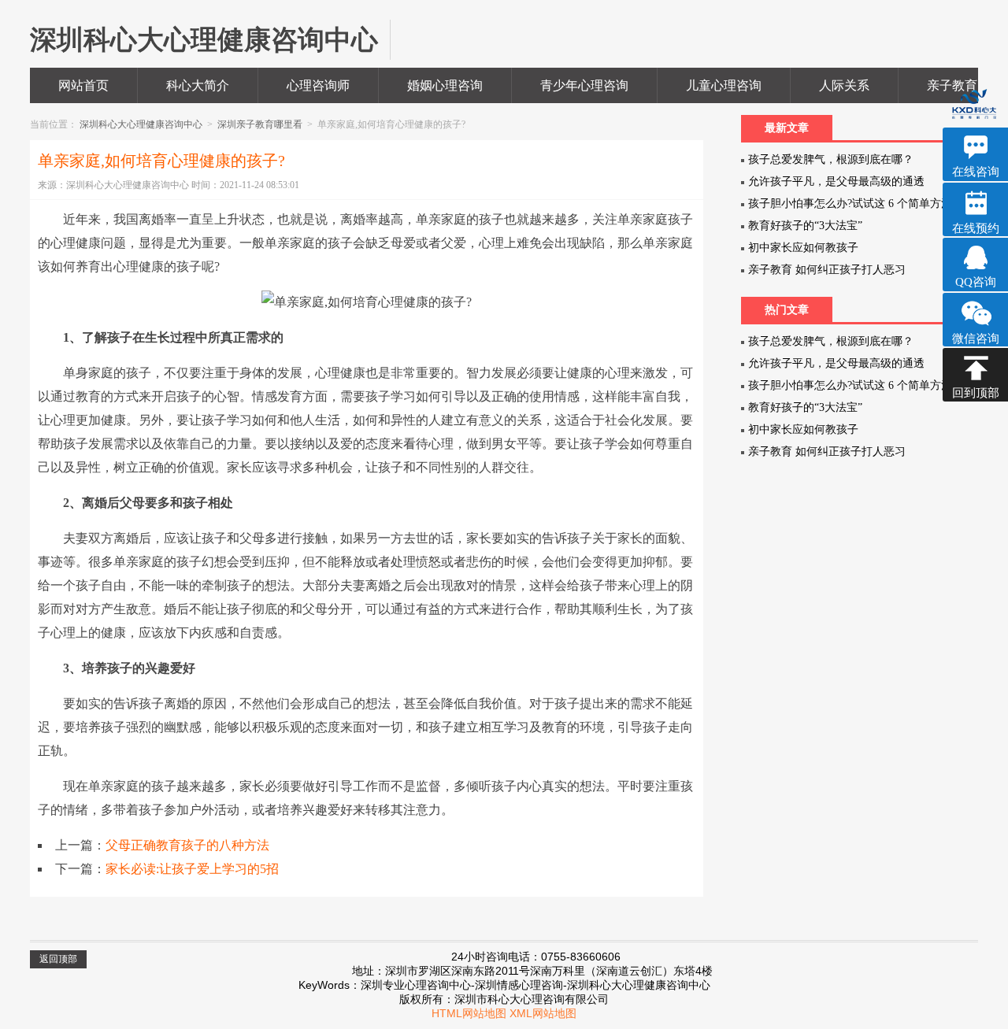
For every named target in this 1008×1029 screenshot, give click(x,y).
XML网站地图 (543, 1013)
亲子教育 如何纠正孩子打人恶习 (827, 270)
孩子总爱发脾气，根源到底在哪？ (831, 159)
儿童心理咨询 (724, 85)
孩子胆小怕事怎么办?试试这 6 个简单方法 (850, 203)
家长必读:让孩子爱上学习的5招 (192, 868)
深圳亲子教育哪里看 (261, 124)
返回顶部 (58, 958)
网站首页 (83, 85)
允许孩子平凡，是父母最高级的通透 (836, 181)
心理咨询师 (318, 85)
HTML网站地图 (469, 1013)
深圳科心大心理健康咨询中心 (142, 124)
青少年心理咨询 (584, 85)
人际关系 (844, 85)
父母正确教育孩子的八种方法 (187, 845)
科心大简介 (197, 85)
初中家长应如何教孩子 (803, 248)
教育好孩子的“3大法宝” (805, 225)
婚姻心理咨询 (445, 85)
